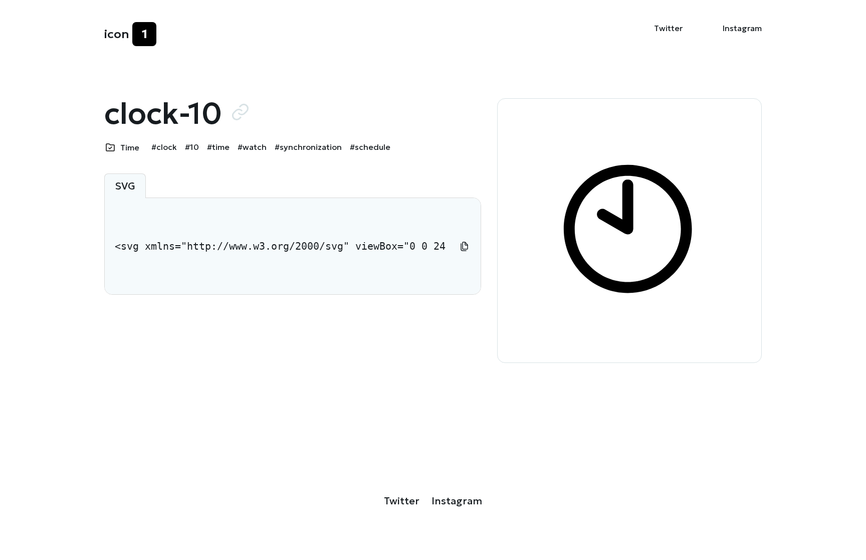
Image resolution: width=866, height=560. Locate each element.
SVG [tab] (125, 186)
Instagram (742, 28)
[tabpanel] (293, 246)
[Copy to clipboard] (465, 246)
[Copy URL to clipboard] (240, 112)
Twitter (668, 28)
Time (129, 147)
